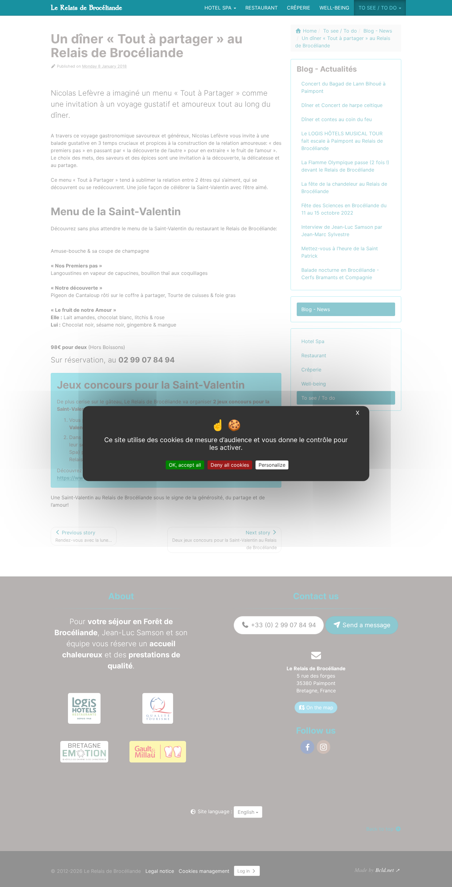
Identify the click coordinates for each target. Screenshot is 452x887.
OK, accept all (185, 465)
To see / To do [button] (378, 8)
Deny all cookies (230, 465)
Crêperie (298, 8)
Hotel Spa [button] (218, 8)
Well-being (334, 8)
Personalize (272, 465)
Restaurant (261, 8)
